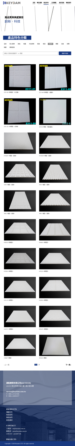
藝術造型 (12, 47)
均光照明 (31, 44)
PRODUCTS (11, 409)
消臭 (62, 44)
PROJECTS (11, 439)
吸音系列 (9, 415)
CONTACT (11, 426)
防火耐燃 (12, 44)
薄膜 (57, 44)
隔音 (38, 44)
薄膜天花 (9, 412)
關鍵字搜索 (65, 53)
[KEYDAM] (12, 3)
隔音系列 (9, 417)
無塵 (5, 47)
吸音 (44, 44)
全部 (5, 44)
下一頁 (68, 365)
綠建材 (50, 44)
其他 (19, 44)
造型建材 (9, 420)
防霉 (68, 44)
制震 (24, 44)
